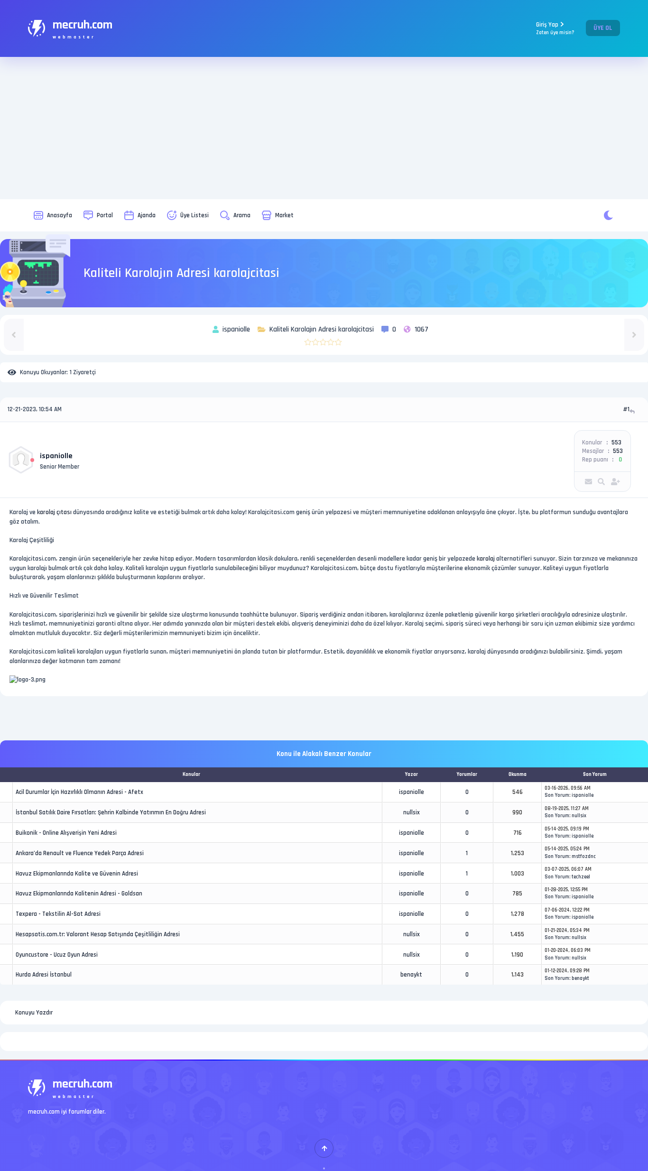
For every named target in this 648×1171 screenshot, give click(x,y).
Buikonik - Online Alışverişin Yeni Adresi (66, 833)
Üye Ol (602, 28)
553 (616, 442)
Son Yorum (557, 795)
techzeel (581, 877)
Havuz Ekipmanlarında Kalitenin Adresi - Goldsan (79, 893)
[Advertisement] (324, 128)
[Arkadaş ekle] (615, 481)
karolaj (486, 558)
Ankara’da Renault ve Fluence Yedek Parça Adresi (80, 853)
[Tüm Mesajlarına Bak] (601, 481)
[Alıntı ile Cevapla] (633, 411)
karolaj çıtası (54, 512)
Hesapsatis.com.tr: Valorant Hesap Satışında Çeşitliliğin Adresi (98, 934)
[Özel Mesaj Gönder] (588, 481)
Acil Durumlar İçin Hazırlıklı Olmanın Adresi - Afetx (79, 792)
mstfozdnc (584, 856)
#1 (626, 409)
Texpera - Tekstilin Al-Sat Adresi (58, 914)
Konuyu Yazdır (34, 1012)
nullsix (411, 812)
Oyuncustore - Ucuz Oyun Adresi (57, 955)
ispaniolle (56, 456)
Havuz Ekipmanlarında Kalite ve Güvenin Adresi (77, 873)
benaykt (411, 974)
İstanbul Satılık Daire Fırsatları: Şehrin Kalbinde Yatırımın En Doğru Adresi (111, 812)
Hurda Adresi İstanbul (44, 974)
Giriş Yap (555, 28)
